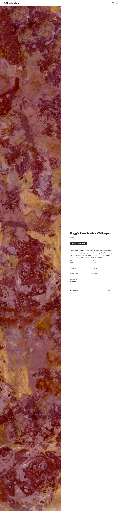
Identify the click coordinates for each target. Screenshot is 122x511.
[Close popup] (89, 239)
